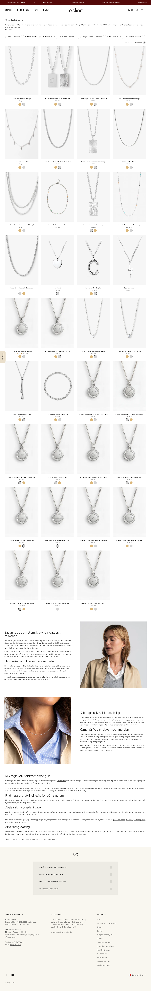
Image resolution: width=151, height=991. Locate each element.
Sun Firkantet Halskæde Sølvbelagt (93, 162)
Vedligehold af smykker (105, 935)
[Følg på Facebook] (6, 975)
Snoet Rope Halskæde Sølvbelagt (21, 288)
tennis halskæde (33, 677)
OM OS (130, 10)
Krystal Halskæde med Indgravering (57, 351)
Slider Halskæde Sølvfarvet (22, 414)
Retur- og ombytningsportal (106, 923)
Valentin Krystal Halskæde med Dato (57, 540)
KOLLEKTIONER (23, 10)
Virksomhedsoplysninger (105, 946)
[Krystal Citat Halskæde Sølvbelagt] (129, 449)
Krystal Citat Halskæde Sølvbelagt (129, 477)
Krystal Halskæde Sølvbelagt (22, 351)
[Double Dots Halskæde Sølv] (57, 197)
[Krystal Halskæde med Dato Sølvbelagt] (21, 449)
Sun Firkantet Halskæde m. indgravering (57, 99)
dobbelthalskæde (93, 750)
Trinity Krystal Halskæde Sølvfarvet (93, 351)
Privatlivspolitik (102, 957)
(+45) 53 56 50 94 (18, 942)
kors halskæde (45, 677)
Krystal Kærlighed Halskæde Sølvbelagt (93, 477)
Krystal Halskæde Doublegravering (93, 603)
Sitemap (99, 938)
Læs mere (8, 30)
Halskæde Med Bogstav (93, 288)
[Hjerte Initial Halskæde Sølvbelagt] (57, 575)
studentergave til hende (17, 822)
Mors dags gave (139, 820)
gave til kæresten (119, 820)
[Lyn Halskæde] (129, 260)
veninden (129, 820)
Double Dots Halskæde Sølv (57, 225)
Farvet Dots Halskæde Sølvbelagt (129, 225)
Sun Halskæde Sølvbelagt (22, 99)
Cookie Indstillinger (103, 965)
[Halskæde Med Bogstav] (93, 260)
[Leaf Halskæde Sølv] (21, 134)
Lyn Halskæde (129, 288)
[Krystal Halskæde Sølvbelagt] (21, 323)
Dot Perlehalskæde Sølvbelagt (129, 99)
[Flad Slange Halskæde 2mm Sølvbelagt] (93, 70)
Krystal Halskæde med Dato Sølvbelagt (22, 477)
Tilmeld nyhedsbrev (104, 942)
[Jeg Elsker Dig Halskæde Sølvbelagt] (21, 575)
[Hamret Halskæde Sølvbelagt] (93, 197)
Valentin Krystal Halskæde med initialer (129, 540)
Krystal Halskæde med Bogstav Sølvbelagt (93, 414)
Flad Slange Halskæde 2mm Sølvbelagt (93, 99)
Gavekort (100, 931)
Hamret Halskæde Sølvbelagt (93, 225)
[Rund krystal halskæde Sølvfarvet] (129, 323)
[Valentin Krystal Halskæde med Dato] (57, 512)
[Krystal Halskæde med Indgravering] (57, 323)
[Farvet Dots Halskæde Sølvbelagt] (129, 197)
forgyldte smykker (16, 788)
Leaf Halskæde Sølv (22, 162)
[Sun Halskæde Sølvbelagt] (21, 70)
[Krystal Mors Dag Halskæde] (57, 449)
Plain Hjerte (58, 288)
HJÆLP (46, 10)
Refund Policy (102, 954)
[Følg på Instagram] (12, 975)
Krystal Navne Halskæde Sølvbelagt (22, 540)
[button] (3, 357)
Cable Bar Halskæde (129, 162)
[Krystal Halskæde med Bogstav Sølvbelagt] (93, 386)
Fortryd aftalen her (103, 961)
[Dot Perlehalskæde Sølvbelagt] (129, 70)
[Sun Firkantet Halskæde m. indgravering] (57, 70)
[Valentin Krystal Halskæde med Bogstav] (93, 512)
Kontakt (99, 927)
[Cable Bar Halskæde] (129, 134)
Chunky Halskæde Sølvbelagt (58, 414)
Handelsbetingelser (103, 950)
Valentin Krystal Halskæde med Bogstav (93, 540)
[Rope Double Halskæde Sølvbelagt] (21, 197)
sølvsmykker (61, 781)
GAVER (35, 10)
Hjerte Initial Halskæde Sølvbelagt (57, 603)
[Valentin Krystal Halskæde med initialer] (129, 512)
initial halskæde (59, 677)
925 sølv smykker (63, 651)
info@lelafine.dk (15, 945)
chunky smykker (111, 745)
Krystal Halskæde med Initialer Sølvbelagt (129, 414)
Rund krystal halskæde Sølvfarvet (129, 351)
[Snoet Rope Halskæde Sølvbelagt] (21, 260)
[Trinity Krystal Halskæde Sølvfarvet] (93, 323)
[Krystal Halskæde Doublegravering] (93, 575)
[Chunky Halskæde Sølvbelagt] (57, 386)
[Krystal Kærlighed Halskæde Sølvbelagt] (93, 449)
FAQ (98, 919)
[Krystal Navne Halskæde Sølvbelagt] (21, 512)
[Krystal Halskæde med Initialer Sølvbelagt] (129, 386)
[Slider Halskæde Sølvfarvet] (21, 386)
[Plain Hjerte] (57, 260)
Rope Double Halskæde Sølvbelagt (22, 225)
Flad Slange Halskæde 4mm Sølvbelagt (57, 162)
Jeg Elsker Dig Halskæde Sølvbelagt (22, 603)
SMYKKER (8, 10)
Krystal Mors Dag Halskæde (57, 477)
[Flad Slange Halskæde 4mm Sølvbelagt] (57, 134)
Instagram (15, 800)
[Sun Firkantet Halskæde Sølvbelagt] (93, 134)
